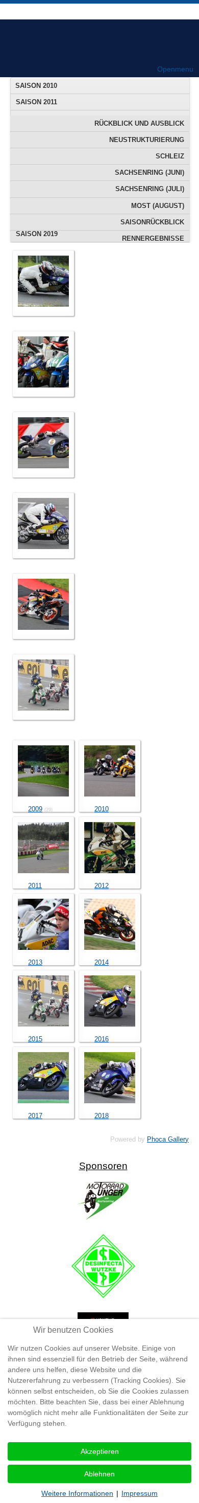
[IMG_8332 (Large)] (43, 547)
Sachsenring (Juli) (149, 189)
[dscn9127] (43, 385)
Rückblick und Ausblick (139, 123)
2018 (101, 1116)
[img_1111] (43, 708)
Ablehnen (99, 1474)
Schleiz (170, 156)
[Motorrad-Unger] (103, 1217)
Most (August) (157, 206)
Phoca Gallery (168, 1139)
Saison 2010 (36, 85)
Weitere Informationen (77, 1493)
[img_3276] (43, 466)
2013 (35, 962)
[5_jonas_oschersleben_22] (43, 627)
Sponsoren (103, 1165)
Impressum (139, 1493)
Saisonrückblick (152, 222)
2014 (101, 962)
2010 (101, 809)
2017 (35, 1116)
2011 (35, 886)
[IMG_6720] (43, 304)
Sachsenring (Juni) (149, 172)
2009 (35, 809)
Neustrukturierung (146, 140)
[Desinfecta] (103, 1296)
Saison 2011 (36, 102)
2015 (35, 1039)
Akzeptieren (100, 1451)
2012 (101, 886)
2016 (101, 1039)
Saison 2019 (37, 234)
